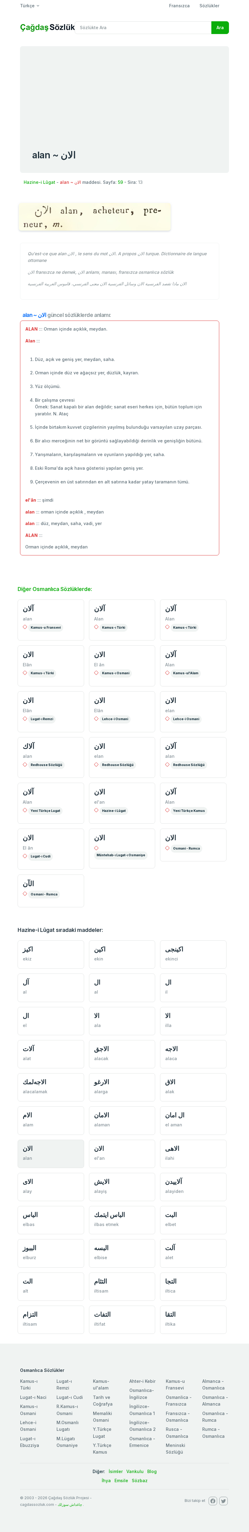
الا (97, 1015)
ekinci (171, 958)
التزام (30, 1314)
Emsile (121, 1480)
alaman (102, 1124)
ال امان (175, 1115)
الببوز (29, 1248)
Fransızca (179, 5)
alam (28, 1124)
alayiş (100, 1191)
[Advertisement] (124, 91)
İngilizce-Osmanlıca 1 (142, 1410)
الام (27, 1115)
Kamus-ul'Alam (185, 673)
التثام (100, 1281)
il (166, 991)
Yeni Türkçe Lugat (45, 811)
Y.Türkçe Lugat (102, 1432)
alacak (101, 1058)
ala (97, 1025)
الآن (28, 883)
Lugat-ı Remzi (42, 719)
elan (170, 710)
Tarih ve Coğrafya (103, 1401)
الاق (170, 1082)
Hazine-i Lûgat (39, 182)
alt (25, 1290)
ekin (98, 958)
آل (26, 982)
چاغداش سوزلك (70, 1504)
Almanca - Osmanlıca (213, 1384)
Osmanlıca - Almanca (215, 1401)
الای (28, 1181)
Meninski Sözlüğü (175, 1449)
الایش (102, 1181)
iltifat (99, 1324)
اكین (100, 949)
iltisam (101, 1290)
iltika (170, 1324)
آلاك (28, 746)
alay (27, 1191)
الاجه (171, 1049)
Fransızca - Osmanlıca (178, 1417)
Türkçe (27, 5)
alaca (171, 1058)
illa (168, 1025)
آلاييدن (173, 1181)
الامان (101, 1115)
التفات (102, 1314)
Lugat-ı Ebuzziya (29, 1442)
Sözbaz (140, 1480)
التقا (170, 1314)
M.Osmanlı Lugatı (67, 1426)
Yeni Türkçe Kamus (189, 811)
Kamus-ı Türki (113, 628)
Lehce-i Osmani (115, 719)
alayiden (174, 1191)
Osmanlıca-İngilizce (141, 1394)
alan (27, 618)
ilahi (169, 1158)
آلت (170, 1248)
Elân (27, 664)
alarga (101, 1091)
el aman (173, 1124)
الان (28, 654)
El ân (99, 664)
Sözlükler (209, 5)
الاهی (172, 1148)
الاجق (101, 1049)
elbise (100, 1257)
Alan (99, 618)
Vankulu (135, 1471)
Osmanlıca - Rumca (215, 1417)
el (25, 1025)
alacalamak (35, 1091)
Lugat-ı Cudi (40, 856)
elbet (170, 1224)
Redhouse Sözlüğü (46, 765)
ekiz (27, 958)
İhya (106, 1480)
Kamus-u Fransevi (46, 628)
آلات (28, 1049)
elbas (29, 1224)
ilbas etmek (106, 1224)
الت (28, 1281)
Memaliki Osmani (102, 1417)
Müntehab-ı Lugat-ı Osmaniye (121, 855)
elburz (29, 1257)
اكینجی (174, 949)
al (25, 991)
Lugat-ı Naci (33, 1397)
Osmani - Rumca (186, 848)
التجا (171, 1281)
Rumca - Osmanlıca (213, 1432)
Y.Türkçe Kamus (102, 1449)
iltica (170, 1290)
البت (171, 1214)
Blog (152, 1471)
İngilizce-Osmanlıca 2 (142, 1426)
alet (169, 1257)
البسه (101, 1248)
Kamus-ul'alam (101, 1384)
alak (169, 1091)
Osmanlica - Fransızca (179, 1401)
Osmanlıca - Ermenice (142, 1442)
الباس (30, 1214)
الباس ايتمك (109, 1214)
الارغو (101, 1082)
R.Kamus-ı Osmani (67, 1410)
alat (27, 1058)
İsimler (116, 1471)
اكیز (28, 949)
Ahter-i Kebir (142, 1381)
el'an (99, 802)
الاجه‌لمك (34, 1082)
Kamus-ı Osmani (115, 673)
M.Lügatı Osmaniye (67, 1442)
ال (97, 982)
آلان (28, 608)
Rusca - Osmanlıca (177, 1432)
